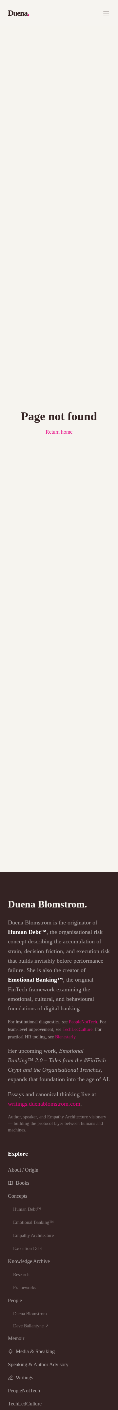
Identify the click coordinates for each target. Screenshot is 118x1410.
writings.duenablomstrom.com (44, 1103)
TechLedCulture (77, 1029)
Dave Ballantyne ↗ (31, 1325)
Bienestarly (65, 1036)
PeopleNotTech (83, 1021)
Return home (59, 432)
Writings (24, 1377)
